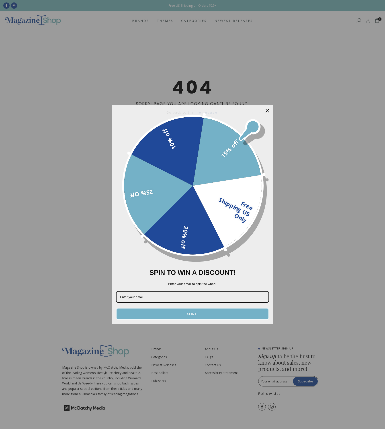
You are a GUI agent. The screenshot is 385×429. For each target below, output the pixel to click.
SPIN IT (192, 314)
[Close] (267, 110)
